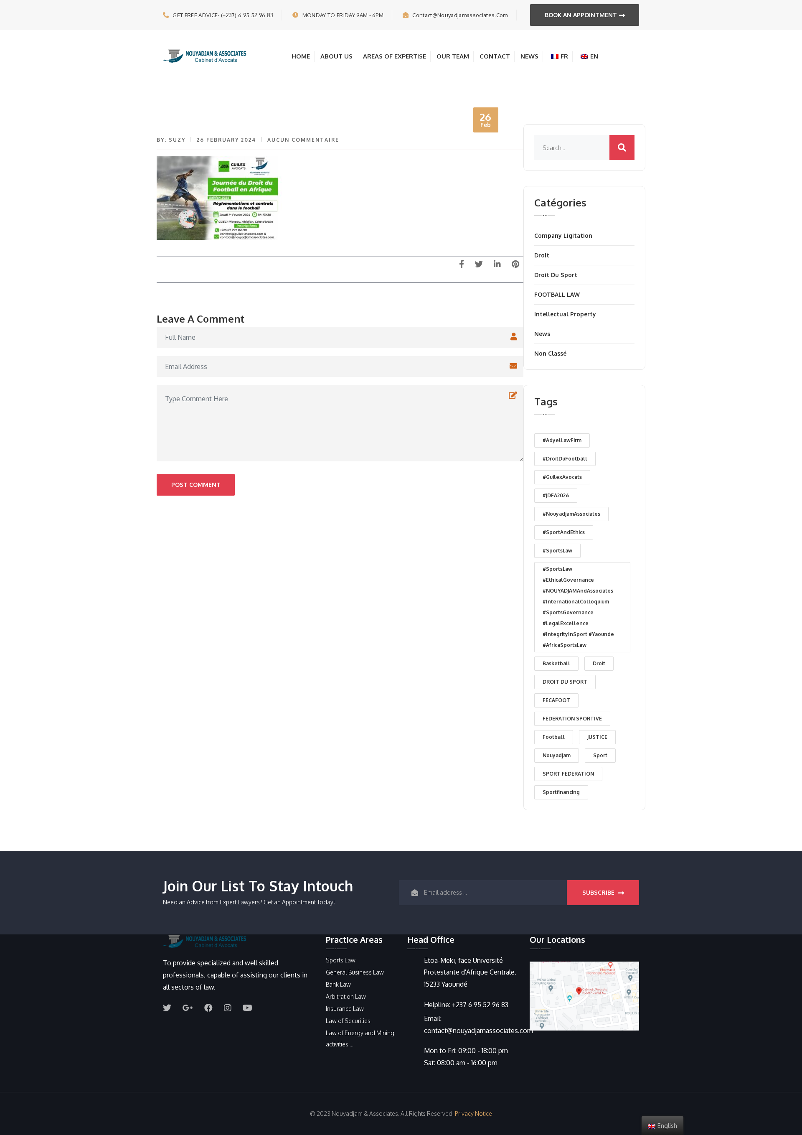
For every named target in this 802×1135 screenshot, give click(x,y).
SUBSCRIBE (599, 892)
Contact (495, 56)
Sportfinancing (561, 792)
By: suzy (171, 140)
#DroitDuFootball (565, 459)
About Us (336, 56)
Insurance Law (345, 1008)
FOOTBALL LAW (557, 294)
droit (599, 663)
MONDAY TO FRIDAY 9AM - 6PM (342, 15)
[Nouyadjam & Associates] (204, 55)
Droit (541, 255)
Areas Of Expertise (394, 56)
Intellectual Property (565, 314)
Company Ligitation (563, 235)
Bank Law (338, 984)
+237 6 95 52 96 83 (480, 1004)
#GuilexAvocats (562, 477)
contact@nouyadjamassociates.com (460, 15)
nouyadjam (557, 755)
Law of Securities (348, 1020)
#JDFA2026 (556, 495)
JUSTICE (597, 737)
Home (301, 56)
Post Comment (196, 484)
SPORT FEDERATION (568, 774)
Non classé (550, 353)
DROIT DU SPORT (565, 682)
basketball (556, 663)
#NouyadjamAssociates (571, 514)
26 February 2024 (226, 140)
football (554, 737)
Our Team (453, 56)
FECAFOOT (556, 700)
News (529, 56)
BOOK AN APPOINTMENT (581, 14)
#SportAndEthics (564, 532)
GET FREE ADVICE (223, 15)
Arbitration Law (346, 996)
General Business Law (355, 972)
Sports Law (340, 960)
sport (600, 755)
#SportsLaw (557, 550)
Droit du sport (555, 274)
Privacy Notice (473, 1113)
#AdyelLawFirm (562, 440)
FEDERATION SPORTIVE (572, 718)
